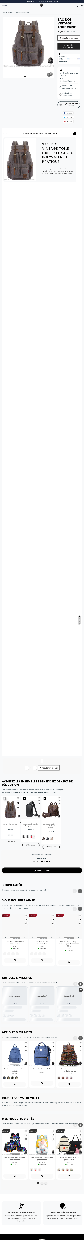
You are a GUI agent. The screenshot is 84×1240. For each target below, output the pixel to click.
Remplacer (31, 845)
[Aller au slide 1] (38, 1183)
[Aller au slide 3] (46, 1183)
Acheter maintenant (68, 46)
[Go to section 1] (79, 616)
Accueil (5, 12)
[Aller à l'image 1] (25, 76)
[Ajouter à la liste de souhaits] (18, 798)
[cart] (81, 6)
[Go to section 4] (79, 623)
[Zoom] (51, 74)
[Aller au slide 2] (42, 1183)
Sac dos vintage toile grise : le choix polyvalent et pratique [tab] (40, 133)
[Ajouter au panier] (15, 960)
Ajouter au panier (44, 870)
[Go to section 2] (79, 618)
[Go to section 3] (79, 621)
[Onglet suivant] (74, 133)
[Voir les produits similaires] (18, 808)
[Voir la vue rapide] (18, 803)
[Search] (76, 6)
